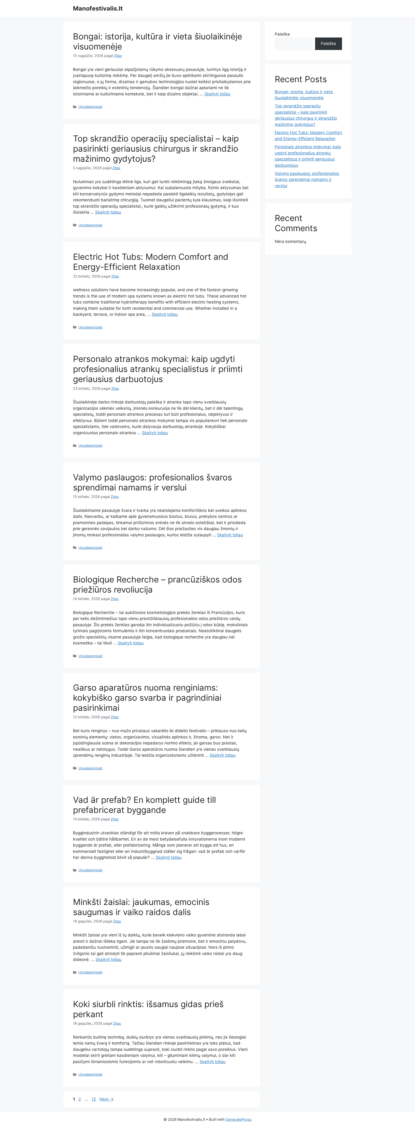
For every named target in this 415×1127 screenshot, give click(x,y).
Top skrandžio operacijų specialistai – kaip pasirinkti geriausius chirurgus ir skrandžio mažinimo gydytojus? (156, 148)
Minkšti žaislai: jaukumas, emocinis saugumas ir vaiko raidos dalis (141, 907)
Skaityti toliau (217, 94)
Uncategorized (90, 107)
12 (94, 1099)
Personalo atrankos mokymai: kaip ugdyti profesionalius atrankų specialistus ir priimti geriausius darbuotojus (158, 369)
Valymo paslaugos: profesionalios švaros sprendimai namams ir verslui (152, 482)
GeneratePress (238, 1119)
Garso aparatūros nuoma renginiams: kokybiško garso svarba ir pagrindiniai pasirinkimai (147, 697)
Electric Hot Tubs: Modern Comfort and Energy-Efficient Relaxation (150, 262)
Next (106, 1099)
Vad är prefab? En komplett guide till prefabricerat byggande (144, 805)
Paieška (282, 34)
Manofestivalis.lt (98, 8)
